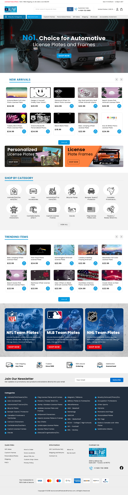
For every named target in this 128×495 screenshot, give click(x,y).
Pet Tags (101, 419)
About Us (70, 449)
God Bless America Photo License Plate (86, 284)
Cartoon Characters (14, 217)
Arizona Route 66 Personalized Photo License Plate (38, 127)
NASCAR (71, 415)
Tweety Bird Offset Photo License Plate (15, 127)
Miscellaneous (73, 404)
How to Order (28, 449)
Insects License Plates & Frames (50, 418)
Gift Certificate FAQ (56, 449)
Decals (72, 216)
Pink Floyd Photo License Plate (37, 259)
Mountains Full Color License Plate (110, 259)
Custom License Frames (52, 217)
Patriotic (101, 408)
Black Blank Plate (61, 126)
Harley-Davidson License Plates (50, 404)
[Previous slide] (2, 45)
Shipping (8, 459)
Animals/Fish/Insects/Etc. (14, 199)
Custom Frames (10, 453)
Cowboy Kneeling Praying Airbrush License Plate (85, 259)
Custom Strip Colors (31, 459)
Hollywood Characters (46, 414)
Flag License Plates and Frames (91, 217)
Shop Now (64, 55)
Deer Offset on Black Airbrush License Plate (63, 284)
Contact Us (53, 456)
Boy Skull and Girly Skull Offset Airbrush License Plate (88, 101)
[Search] (70, 9)
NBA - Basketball (74, 419)
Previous (116, 79)
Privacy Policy (29, 463)
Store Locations (29, 453)
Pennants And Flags (105, 412)
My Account (71, 453)
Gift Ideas (8, 449)
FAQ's (7, 462)
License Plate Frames (46, 429)
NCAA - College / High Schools (79, 423)
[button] (15, 17)
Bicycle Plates (72, 198)
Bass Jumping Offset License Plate (87, 127)
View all (64, 142)
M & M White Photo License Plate (109, 127)
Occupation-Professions (107, 401)
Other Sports (103, 404)
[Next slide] (126, 45)
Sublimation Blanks (105, 429)
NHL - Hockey (73, 430)
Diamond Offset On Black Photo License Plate (62, 101)
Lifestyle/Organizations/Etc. (49, 433)
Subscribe (117, 380)
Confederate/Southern (33, 217)
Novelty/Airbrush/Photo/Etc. (109, 397)
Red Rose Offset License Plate (40, 284)
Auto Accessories (33, 199)
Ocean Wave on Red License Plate (110, 284)
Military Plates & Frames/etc (79, 401)
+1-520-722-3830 (84, 10)
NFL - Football (73, 426)
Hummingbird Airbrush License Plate (63, 259)
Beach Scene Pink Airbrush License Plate (111, 101)
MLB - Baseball (73, 408)
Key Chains (42, 422)
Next (121, 79)
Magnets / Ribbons (75, 397)
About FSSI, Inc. (29, 456)
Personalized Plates (105, 415)
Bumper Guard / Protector (91, 199)
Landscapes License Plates (48, 425)
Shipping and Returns (56, 453)
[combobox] (50, 9)
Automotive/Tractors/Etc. (52, 199)
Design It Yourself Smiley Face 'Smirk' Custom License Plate (39, 101)
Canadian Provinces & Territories (110, 199)
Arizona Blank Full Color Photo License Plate (16, 101)
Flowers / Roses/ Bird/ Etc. (110, 217)
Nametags (72, 412)
